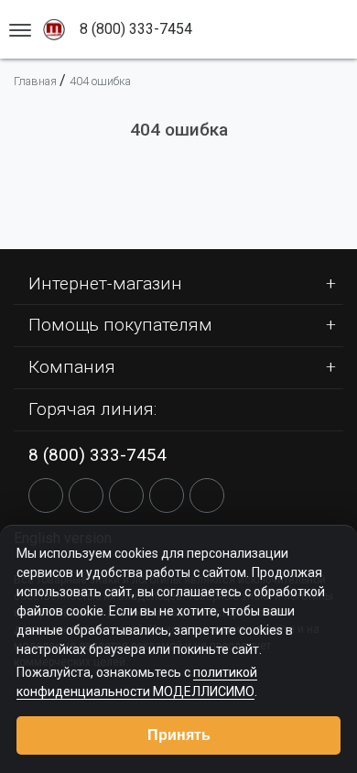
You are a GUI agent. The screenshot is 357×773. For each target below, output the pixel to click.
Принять (179, 735)
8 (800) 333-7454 (97, 454)
